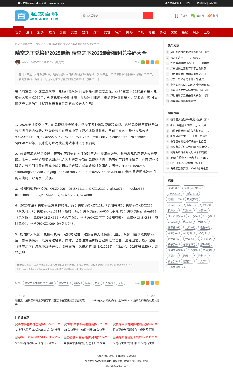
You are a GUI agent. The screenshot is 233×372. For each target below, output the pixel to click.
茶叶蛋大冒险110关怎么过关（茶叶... (191, 119)
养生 (151, 32)
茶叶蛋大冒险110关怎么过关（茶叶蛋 (37, 329)
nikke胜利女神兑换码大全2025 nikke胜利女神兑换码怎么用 (125, 300)
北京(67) (190, 227)
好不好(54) (189, 244)
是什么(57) (174, 238)
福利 (97, 283)
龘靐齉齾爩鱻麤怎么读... (184, 100)
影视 (63, 32)
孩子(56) (173, 244)
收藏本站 (202, 3)
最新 (87, 283)
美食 (74, 32)
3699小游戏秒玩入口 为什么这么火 (36, 343)
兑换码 (109, 283)
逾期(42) (188, 261)
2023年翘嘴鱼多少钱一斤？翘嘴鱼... (191, 63)
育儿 (140, 32)
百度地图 (213, 3)
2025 (77, 283)
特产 (118, 32)
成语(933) (173, 187)
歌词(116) (191, 204)
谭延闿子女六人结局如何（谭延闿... (190, 89)
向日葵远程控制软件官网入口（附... (190, 51)
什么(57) (190, 238)
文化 (174, 32)
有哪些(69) (174, 227)
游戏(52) (205, 244)
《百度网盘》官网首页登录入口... (189, 73)
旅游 (40, 32)
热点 (196, 32)
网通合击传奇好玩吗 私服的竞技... (189, 152)
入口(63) (188, 233)
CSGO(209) (174, 193)
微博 (215, 15)
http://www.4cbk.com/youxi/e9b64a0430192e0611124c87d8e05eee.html (54, 269)
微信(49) (208, 250)
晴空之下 (64, 283)
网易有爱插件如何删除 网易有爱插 (134, 343)
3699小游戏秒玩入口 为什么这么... (190, 136)
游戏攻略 (27, 43)
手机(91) (207, 204)
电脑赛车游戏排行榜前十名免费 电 (85, 343)
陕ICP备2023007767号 (117, 366)
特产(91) (173, 210)
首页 (18, 32)
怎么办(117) (174, 204)
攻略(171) (192, 193)
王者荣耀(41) (175, 266)
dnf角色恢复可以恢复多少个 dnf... (189, 157)
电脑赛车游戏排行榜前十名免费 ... (189, 141)
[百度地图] (129, 360)
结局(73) (188, 221)
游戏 (162, 32)
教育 (85, 32)
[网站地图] (142, 360)
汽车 (96, 32)
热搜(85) (203, 210)
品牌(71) (203, 221)
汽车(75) (193, 216)
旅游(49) (193, 250)
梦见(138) (192, 199)
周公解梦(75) (175, 216)
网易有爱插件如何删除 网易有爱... (189, 146)
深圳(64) (173, 233)
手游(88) (188, 210)
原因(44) (188, 255)
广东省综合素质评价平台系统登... (189, 68)
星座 (185, 32)
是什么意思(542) (193, 187)
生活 (29, 32)
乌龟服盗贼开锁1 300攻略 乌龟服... (190, 168)
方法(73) (173, 221)
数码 (51, 32)
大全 (120, 283)
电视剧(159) (175, 199)
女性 (107, 32)
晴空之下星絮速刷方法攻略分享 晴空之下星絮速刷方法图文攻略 (50, 302)
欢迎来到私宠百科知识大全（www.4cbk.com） (42, 3)
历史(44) (203, 255)
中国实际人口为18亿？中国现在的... (190, 84)
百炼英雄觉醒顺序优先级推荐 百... (189, 130)
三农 (207, 32)
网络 (129, 32)
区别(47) (173, 255)
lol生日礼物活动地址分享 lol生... (188, 163)
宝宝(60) (203, 233)
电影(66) (205, 227)
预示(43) (173, 261)
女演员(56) (206, 238)
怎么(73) (208, 216)
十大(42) (203, 261)
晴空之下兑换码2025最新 (39, 283)
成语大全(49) (175, 250)
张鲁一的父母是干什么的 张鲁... (188, 79)
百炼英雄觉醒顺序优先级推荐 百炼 (134, 329)
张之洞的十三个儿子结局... (185, 57)
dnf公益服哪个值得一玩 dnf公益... (189, 125)
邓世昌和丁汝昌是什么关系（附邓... (190, 95)
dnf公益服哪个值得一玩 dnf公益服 (84, 329)
